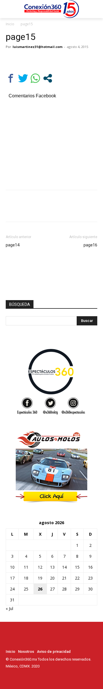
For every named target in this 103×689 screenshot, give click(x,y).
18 (26, 578)
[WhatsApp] (51, 59)
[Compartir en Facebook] (11, 78)
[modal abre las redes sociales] (48, 78)
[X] (24, 59)
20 (52, 578)
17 (12, 578)
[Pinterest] (37, 59)
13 (52, 567)
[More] (64, 59)
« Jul (9, 608)
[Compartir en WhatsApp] (35, 78)
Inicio (10, 24)
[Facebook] (11, 59)
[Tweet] (23, 78)
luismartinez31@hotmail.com (37, 47)
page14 (12, 245)
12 (40, 567)
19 (40, 578)
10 (12, 567)
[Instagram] (17, 677)
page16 (90, 245)
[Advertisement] (51, 143)
